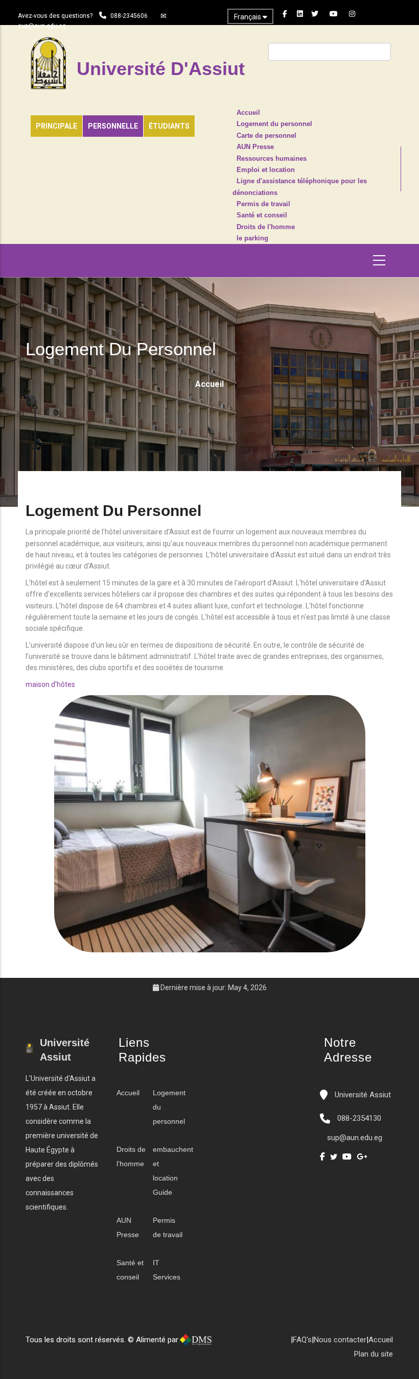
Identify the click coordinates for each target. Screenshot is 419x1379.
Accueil (248, 112)
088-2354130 (359, 1118)
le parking (252, 238)
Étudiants (169, 126)
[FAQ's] (249, 1343)
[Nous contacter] (239, 1343)
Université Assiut (362, 1094)
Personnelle (113, 126)
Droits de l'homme (266, 227)
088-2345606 (129, 15)
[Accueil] (229, 1343)
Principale (56, 126)
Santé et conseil (262, 215)
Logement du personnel (274, 124)
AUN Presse (255, 147)
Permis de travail (263, 204)
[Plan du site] (259, 1343)
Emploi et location (266, 170)
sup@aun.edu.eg (42, 26)
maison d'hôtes (50, 684)
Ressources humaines (272, 158)
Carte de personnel (266, 135)
